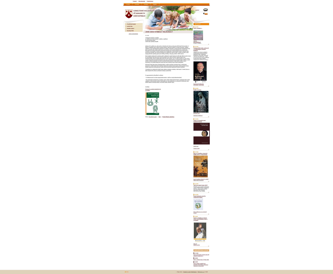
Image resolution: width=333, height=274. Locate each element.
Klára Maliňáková (197, 42)
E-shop (128, 4)
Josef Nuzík (201, 84)
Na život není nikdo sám (198, 83)
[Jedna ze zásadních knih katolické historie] (208, 149)
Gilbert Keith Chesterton (198, 180)
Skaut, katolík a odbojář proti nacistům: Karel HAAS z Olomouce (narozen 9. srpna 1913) (200, 264)
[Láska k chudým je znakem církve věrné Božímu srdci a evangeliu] (208, 246)
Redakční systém (187, 271)
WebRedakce (194, 271)
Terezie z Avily (196, 148)
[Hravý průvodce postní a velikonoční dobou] (208, 214)
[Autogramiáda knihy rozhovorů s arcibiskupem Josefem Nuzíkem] (208, 86)
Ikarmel (135, 1)
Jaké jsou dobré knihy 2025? (200, 185)
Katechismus (150, 1)
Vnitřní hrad (195, 146)
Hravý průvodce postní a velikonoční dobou (199, 197)
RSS (127, 271)
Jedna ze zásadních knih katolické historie (199, 121)
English (155, 4)
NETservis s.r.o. (201, 271)
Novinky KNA (130, 30)
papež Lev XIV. (196, 244)
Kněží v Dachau (197, 89)
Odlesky (195, 40)
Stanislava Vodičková (197, 115)
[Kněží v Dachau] (208, 116)
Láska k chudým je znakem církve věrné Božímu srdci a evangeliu (200, 219)
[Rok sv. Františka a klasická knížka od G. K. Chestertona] (208, 181)
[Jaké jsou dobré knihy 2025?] (208, 192)
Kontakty (137, 4)
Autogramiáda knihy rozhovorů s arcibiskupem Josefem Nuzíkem (201, 49)
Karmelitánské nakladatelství (131, 6)
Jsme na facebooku (133, 33)
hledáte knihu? (130, 28)
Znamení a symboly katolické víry (153, 89)
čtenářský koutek (153, 116)
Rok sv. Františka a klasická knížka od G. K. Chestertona (200, 154)
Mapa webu (179, 271)
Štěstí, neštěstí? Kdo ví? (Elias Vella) (201, 259)
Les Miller (147, 90)
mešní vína (129, 26)
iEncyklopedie (142, 1)
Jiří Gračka (195, 84)
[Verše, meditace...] (208, 44)
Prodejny (146, 4)
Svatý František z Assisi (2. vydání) (200, 179)
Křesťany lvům (196, 113)
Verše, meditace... (197, 28)
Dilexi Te (195, 243)
